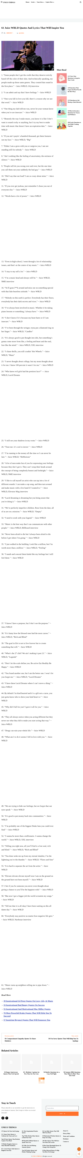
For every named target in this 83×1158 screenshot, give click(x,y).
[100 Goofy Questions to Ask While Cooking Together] (62, 124)
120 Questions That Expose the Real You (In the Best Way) (74, 89)
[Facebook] (75, 33)
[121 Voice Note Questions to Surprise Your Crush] (62, 78)
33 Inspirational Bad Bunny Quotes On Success (24, 1005)
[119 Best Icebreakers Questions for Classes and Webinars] (62, 113)
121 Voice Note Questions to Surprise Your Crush (74, 78)
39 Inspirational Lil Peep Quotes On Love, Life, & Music (28, 1001)
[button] (80, 2)
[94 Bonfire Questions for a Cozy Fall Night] (51, 1062)
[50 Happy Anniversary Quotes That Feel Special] (11, 1062)
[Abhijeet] (2, 33)
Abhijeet (9, 33)
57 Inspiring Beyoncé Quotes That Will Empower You (27, 1020)
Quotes (21, 33)
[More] (79, 33)
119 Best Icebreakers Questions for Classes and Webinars (74, 112)
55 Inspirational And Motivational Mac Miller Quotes (27, 1009)
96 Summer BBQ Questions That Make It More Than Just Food (72, 1073)
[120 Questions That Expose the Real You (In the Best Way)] (62, 90)
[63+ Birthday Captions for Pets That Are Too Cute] (31, 1062)
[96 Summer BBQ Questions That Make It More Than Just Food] (72, 1062)
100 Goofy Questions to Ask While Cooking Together (74, 124)
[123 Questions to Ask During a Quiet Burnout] (62, 101)
